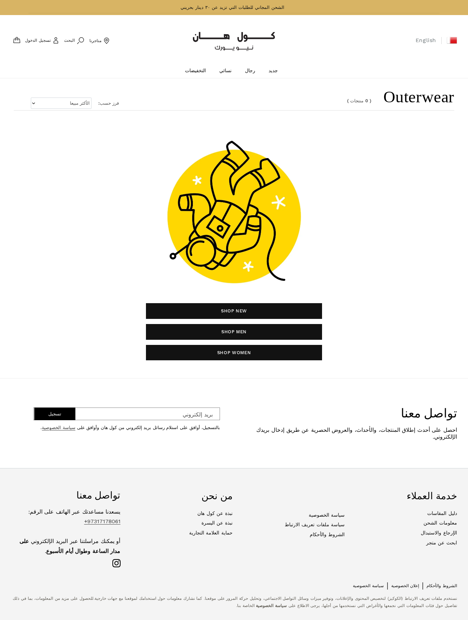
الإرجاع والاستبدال (439, 532)
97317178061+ (102, 521)
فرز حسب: (108, 103)
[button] (452, 40)
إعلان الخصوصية (405, 585)
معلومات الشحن (440, 523)
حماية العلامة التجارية (211, 532)
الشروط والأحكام (327, 534)
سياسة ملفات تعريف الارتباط (315, 524)
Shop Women (234, 352)
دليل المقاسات (442, 513)
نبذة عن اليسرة (217, 523)
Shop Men (234, 331)
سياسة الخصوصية (58, 427)
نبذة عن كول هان (215, 513)
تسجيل (54, 413)
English (426, 40)
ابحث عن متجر (441, 542)
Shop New (234, 310)
